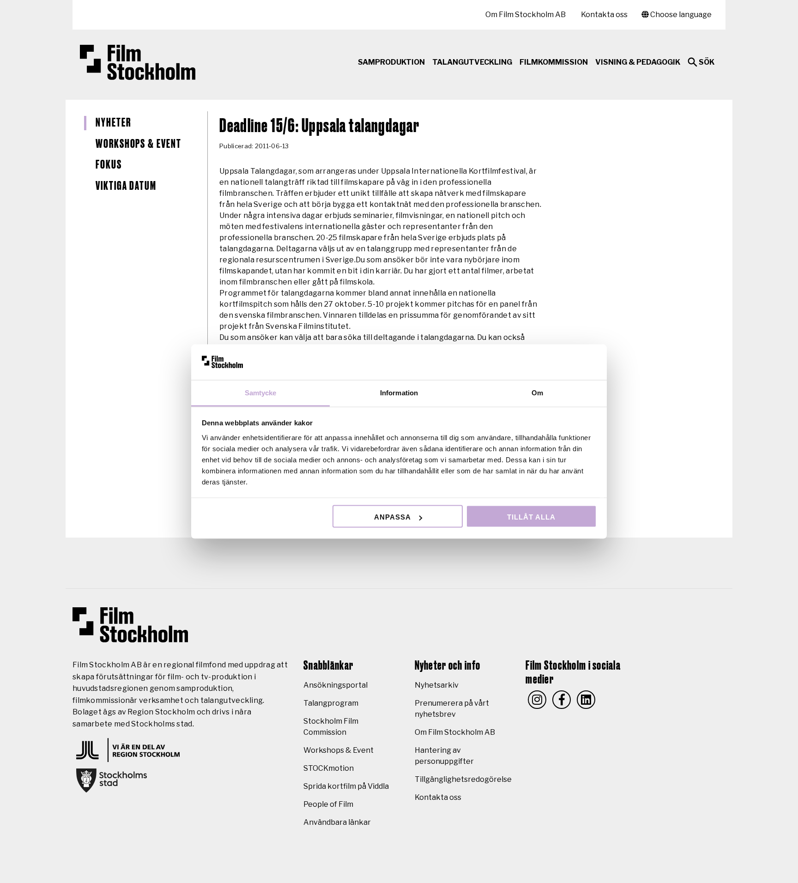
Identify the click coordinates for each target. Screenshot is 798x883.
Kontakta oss (604, 14)
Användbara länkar (337, 822)
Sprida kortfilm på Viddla (346, 786)
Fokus (109, 165)
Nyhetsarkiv (437, 685)
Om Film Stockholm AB (525, 14)
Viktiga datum (126, 186)
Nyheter (113, 123)
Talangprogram (330, 703)
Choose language (680, 14)
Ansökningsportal (335, 685)
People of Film (328, 804)
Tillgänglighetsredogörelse (463, 779)
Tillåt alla (531, 517)
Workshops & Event (138, 144)
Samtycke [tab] (261, 392)
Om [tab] (537, 392)
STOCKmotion (328, 768)
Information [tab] (399, 392)
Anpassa (392, 517)
